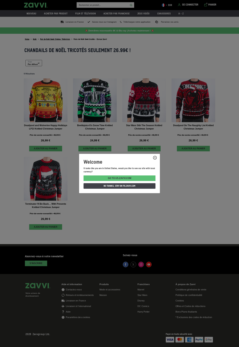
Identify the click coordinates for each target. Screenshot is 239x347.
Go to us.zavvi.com (119, 178)
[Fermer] (155, 157)
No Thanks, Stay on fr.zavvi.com (119, 185)
